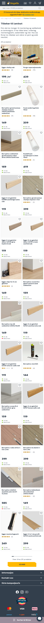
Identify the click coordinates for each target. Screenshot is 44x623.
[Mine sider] (30, 3)
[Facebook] (17, 592)
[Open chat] (39, 618)
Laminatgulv (17, 18)
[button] (40, 8)
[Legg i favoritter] (19, 46)
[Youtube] (26, 592)
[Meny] (4, 3)
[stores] (25, 3)
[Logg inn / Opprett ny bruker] (35, 3)
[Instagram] (22, 592)
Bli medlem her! (28, 15)
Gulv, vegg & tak (6, 18)
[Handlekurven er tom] (39, 3)
